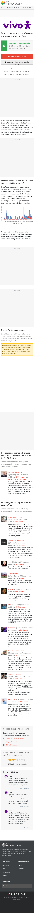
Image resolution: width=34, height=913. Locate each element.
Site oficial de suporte (13, 745)
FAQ (3, 869)
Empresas (10, 7)
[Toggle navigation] (31, 3)
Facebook (21, 869)
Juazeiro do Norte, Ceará (17, 479)
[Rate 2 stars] (13, 759)
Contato (4, 876)
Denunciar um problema (18, 56)
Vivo (17, 7)
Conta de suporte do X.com (15, 739)
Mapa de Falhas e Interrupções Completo (18, 62)
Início (2, 7)
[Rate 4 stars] (20, 759)
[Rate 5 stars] (24, 759)
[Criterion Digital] (17, 894)
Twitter (20, 865)
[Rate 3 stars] (17, 759)
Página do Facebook (13, 742)
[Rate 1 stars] (10, 759)
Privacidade (6, 872)
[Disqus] (17, 381)
